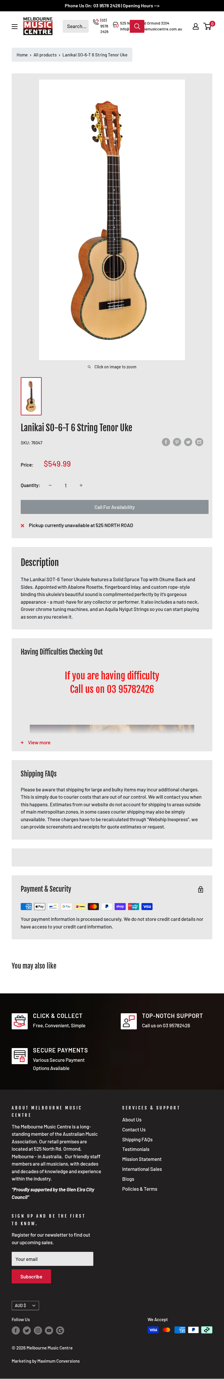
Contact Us (134, 1129)
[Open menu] (15, 26)
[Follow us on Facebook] (16, 1330)
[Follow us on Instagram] (38, 1330)
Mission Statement (142, 1159)
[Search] (137, 26)
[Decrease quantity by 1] (50, 485)
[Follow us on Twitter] (27, 1330)
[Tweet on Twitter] (188, 442)
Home (22, 54)
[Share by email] (199, 442)
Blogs (128, 1179)
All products (45, 54)
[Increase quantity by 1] (81, 485)
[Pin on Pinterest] (177, 442)
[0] (207, 26)
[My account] (196, 26)
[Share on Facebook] (166, 442)
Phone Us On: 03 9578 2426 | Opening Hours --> (112, 5)
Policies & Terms (139, 1189)
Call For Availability (114, 507)
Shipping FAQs (137, 1139)
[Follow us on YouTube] (49, 1330)
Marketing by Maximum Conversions (46, 1361)
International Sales (142, 1169)
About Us (131, 1119)
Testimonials (135, 1149)
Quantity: (30, 485)
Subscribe (31, 1276)
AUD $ (20, 1305)
